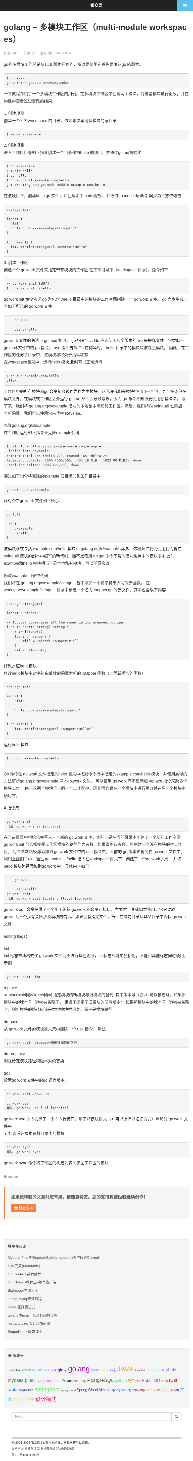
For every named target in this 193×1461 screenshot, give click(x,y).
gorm (95, 1370)
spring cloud (68, 1390)
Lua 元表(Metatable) (24, 1266)
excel (26, 1370)
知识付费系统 (46, 1448)
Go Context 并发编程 (24, 1274)
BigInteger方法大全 (23, 1290)
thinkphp (138, 1390)
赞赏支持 (25, 1208)
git (65, 1370)
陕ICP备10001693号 (26, 1455)
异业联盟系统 (65, 1448)
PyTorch (134, 1381)
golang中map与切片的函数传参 (32, 1315)
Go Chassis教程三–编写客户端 (32, 1282)
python (121, 1380)
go (33, 53)
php (82, 1380)
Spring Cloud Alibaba (94, 1390)
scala (12, 1389)
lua (143, 1370)
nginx (49, 1380)
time (149, 1390)
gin (60, 1370)
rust (173, 1380)
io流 (113, 1370)
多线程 (175, 1390)
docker (15, 1370)
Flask (52, 1370)
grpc (104, 1369)
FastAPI (37, 1370)
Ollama (67, 1381)
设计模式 (46, 1399)
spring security (121, 1390)
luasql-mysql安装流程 (25, 1299)
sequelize (25, 1390)
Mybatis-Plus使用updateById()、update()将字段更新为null (54, 1258)
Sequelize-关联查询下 (25, 1332)
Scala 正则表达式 (21, 1307)
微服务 (18, 1400)
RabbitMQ (151, 1380)
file (45, 1370)
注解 (29, 1399)
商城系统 (30, 1448)
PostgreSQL (100, 1380)
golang (13, 1177)
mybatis (169, 1369)
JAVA (125, 1369)
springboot (47, 1389)
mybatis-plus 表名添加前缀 (29, 1323)
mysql (39, 1380)
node (57, 1381)
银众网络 (18, 1448)
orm (76, 1380)
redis (164, 1381)
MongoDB (154, 1370)
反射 (165, 1389)
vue (157, 1390)
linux (137, 1370)
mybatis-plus (20, 1380)
